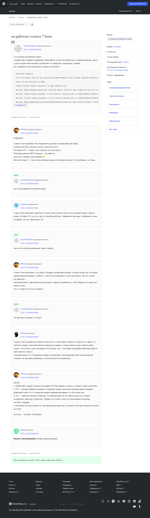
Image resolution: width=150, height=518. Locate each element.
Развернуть (21, 105)
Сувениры (94, 492)
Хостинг (12, 488)
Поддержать (95, 488)
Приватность (14, 492)
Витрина (39, 481)
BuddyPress (122, 492)
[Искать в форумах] (32, 24)
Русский (32, 504)
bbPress (120, 488)
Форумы (12, 11)
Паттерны (39, 492)
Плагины (21, 17)
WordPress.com (123, 481)
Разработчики (68, 488)
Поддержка (67, 485)
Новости (12, 485)
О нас (11, 481)
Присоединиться (96, 481)
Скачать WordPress (137, 4)
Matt (119, 485)
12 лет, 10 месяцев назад (29, 336)
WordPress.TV (69, 492)
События (93, 485)
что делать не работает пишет (120, 39)
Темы (38, 485)
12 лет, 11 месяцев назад (32, 49)
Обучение (66, 481)
